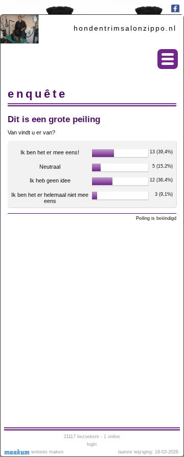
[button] (167, 59)
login (92, 444)
